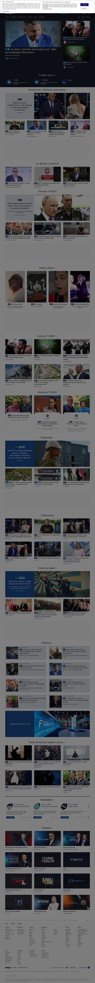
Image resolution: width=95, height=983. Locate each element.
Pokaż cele (84, 8)
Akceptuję (84, 4)
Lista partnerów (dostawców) (47, 8)
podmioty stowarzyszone (22, 3)
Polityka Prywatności (5, 11)
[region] (47, 6)
